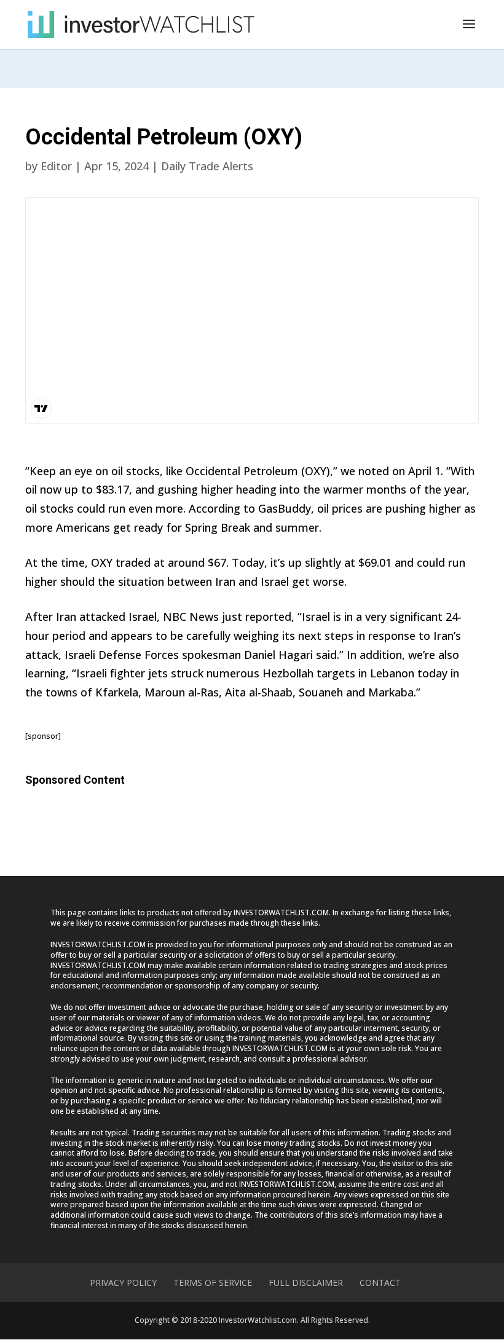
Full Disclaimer (306, 1282)
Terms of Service (212, 1282)
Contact (380, 1282)
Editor (56, 166)
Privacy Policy (123, 1282)
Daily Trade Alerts (207, 166)
